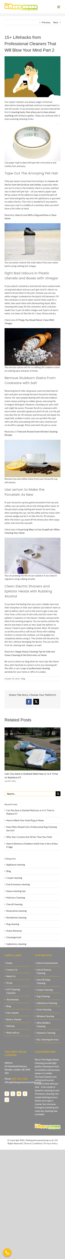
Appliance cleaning (15, 864)
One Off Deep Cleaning (43, 981)
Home (9, 963)
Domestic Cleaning (46, 1032)
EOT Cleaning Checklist (13, 991)
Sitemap (10, 1026)
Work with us (13, 1032)
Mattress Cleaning (15, 897)
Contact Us (12, 969)
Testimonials (12, 999)
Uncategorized (13, 937)
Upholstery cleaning (16, 944)
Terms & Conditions (33, 1143)
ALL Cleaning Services (48, 1039)
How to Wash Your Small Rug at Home (25, 820)
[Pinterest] (25, 1093)
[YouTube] (19, 1093)
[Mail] (7, 1100)
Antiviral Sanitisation (47, 963)
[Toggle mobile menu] (58, 7)
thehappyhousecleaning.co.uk (40, 1140)
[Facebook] (7, 1093)
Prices (9, 983)
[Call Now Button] (7, 1252)
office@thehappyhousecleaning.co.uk (23, 1082)
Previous (46, 22)
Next (55, 22)
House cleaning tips (16, 891)
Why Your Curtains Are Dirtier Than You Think (29, 837)
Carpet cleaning (14, 877)
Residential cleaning (16, 917)
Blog (23, 679)
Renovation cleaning (16, 910)
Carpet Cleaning (45, 989)
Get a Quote (12, 1012)
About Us (11, 976)
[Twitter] (13, 1093)
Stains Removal (14, 930)
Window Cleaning (45, 1016)
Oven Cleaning (44, 1009)
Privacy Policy (51, 1143)
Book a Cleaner (13, 1019)
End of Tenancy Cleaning (44, 971)
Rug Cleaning (43, 996)
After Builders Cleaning (44, 1024)
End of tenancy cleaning (18, 884)
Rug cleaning (12, 924)
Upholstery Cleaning (47, 1003)
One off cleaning (14, 904)
